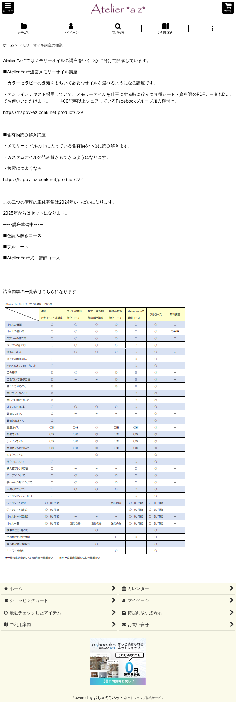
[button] (8, 8)
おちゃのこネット (108, 697)
